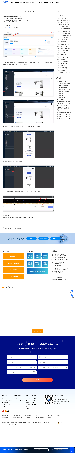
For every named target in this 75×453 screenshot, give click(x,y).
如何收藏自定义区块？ (62, 71)
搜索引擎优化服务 (55, 257)
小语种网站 (54, 271)
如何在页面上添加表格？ (63, 39)
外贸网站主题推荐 (16, 415)
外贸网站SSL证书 (5, 417)
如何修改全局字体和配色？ (63, 58)
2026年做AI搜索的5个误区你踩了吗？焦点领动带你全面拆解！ (64, 113)
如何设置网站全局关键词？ (63, 67)
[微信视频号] (6, 411)
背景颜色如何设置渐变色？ (63, 30)
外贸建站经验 (54, 273)
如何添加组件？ (60, 95)
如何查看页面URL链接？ (63, 50)
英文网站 (66, 270)
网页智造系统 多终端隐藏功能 (64, 35)
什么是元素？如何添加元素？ (64, 48)
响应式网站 (54, 279)
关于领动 (28, 404)
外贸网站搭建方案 (27, 415)
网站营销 (61, 259)
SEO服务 (65, 256)
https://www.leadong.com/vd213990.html (22, 217)
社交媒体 (34, 404)
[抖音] (8, 411)
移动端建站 (59, 277)
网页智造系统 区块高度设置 (63, 33)
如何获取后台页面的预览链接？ (64, 41)
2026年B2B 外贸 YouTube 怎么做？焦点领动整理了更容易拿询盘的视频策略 (64, 115)
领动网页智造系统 (8, 228)
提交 (37, 380)
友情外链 (28, 408)
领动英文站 (4, 406)
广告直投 (62, 263)
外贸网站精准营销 (18, 396)
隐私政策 (9, 426)
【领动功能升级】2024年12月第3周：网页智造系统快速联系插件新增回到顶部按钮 (64, 72)
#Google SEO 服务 (55, 254)
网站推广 (66, 259)
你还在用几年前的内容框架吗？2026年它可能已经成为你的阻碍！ (64, 107)
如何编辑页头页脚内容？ (63, 46)
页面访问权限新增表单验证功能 (64, 28)
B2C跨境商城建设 (6, 402)
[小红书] (3, 411)
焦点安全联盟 (48, 417)
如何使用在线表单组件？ (62, 87)
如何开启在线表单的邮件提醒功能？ (64, 101)
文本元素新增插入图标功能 (63, 37)
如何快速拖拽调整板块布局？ (64, 69)
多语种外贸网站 (6, 404)
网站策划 (61, 273)
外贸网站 (53, 265)
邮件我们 (55, 238)
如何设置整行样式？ (62, 54)
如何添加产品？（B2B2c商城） (64, 103)
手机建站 (53, 277)
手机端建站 (54, 276)
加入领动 (28, 406)
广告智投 (58, 415)
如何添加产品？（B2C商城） (63, 91)
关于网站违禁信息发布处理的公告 (64, 89)
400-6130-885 (43, 238)
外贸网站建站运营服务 (17, 417)
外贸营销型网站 (55, 268)
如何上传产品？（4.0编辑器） (64, 22)
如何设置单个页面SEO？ (63, 61)
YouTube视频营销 (18, 400)
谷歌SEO (63, 254)
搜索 (71, 11)
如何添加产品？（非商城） (63, 93)
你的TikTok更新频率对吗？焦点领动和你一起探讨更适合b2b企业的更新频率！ (64, 111)
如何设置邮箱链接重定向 (62, 85)
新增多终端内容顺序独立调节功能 (64, 26)
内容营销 (34, 402)
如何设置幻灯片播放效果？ (63, 45)
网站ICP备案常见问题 (62, 105)
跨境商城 (66, 279)
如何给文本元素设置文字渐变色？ (64, 32)
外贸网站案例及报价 (13, 256)
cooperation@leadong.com (60, 399)
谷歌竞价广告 (61, 262)
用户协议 (4, 426)
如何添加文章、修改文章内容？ (64, 83)
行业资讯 (34, 396)
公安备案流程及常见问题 (62, 81)
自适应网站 (60, 279)
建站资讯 (34, 398)
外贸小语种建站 (49, 415)
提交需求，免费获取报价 (13, 263)
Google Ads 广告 (18, 398)
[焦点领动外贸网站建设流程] (37, 263)
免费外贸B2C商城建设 (39, 417)
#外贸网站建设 (60, 265)
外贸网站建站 (5, 415)
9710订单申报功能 (27, 417)
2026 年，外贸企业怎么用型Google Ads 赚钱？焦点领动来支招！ (64, 118)
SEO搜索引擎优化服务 (56, 256)
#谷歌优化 (62, 257)
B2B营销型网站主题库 (7, 400)
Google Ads (54, 262)
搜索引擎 (34, 400)
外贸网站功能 (37, 415)
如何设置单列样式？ (62, 52)
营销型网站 (54, 270)
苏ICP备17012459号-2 (13, 424)
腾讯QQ (31, 238)
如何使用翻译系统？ (62, 65)
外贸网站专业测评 (13, 276)
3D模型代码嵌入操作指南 (63, 24)
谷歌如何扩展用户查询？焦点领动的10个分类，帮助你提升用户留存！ (64, 109)
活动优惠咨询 (37, 331)
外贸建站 (61, 271)
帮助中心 (28, 396)
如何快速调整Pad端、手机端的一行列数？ (64, 43)
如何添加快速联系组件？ (63, 63)
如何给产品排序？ (61, 99)
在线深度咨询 (13, 270)
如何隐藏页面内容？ (19, 228)
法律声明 (15, 426)
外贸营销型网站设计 (65, 268)
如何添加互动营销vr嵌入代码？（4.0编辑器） (64, 20)
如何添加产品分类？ (61, 97)
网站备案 (28, 402)
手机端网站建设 (61, 276)
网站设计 (60, 270)
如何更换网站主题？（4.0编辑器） (64, 19)
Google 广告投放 (55, 263)
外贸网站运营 (54, 259)
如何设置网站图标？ (62, 59)
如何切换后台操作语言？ (63, 56)
